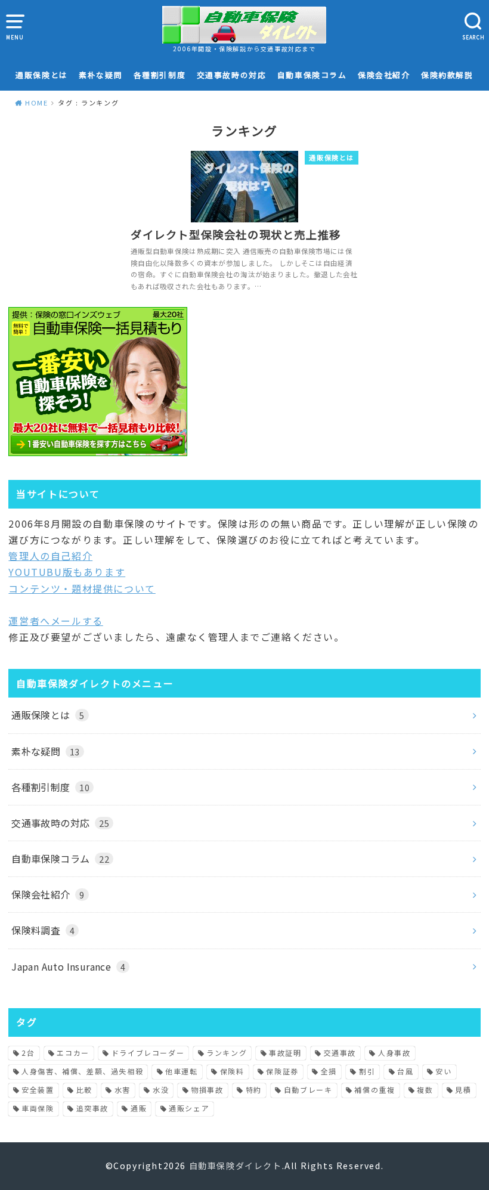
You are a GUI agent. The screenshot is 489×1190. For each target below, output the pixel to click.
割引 (367, 1071)
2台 (28, 1053)
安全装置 (37, 1089)
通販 (139, 1108)
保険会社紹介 (384, 74)
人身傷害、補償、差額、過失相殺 (82, 1071)
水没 (161, 1089)
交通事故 (340, 1053)
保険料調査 (43, 930)
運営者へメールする (55, 620)
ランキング (226, 1053)
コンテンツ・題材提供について (81, 588)
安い (443, 1071)
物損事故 (207, 1089)
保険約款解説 (447, 74)
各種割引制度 (160, 74)
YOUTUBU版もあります (66, 572)
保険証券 (282, 1071)
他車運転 (181, 1071)
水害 (122, 1089)
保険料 (232, 1071)
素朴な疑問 (100, 74)
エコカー (73, 1053)
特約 (254, 1089)
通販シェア (189, 1108)
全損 (329, 1071)
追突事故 (92, 1108)
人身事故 (394, 1053)
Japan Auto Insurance (68, 966)
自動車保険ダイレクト (235, 1166)
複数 (425, 1089)
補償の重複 (374, 1089)
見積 (463, 1089)
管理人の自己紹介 (50, 555)
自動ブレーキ (308, 1089)
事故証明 (285, 1053)
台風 (405, 1071)
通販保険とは (42, 74)
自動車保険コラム (312, 74)
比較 (84, 1089)
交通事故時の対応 (232, 74)
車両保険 (37, 1108)
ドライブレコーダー (148, 1053)
